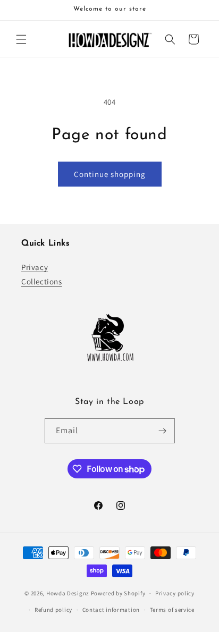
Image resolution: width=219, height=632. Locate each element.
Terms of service (172, 609)
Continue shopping (110, 174)
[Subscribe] (162, 430)
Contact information (111, 609)
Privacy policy (175, 593)
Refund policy (53, 609)
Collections (41, 281)
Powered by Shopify (118, 593)
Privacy (34, 267)
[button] (21, 39)
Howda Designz (67, 593)
